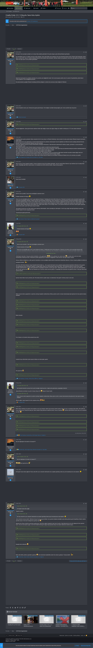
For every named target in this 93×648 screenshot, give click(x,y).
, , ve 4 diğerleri (31, 556)
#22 (86, 191)
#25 (86, 383)
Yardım (82, 635)
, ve (28, 219)
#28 (86, 454)
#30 (86, 503)
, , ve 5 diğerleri (33, 435)
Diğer (68, 615)
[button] (31, 8)
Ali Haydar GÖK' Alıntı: (21, 226)
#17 (86, 106)
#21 (86, 177)
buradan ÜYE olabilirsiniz (32, 21)
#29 (86, 469)
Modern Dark (11, 635)
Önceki (8, 48)
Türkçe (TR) (19, 635)
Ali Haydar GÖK (10, 17)
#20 (86, 161)
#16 (86, 52)
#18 (86, 121)
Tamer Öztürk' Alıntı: (21, 506)
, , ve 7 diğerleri (30, 378)
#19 (86, 137)
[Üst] (85, 635)
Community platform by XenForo (19, 638)
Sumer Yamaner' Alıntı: (22, 456)
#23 (86, 223)
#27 (86, 439)
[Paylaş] (84, 52)
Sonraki (19, 48)
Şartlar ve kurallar (68, 635)
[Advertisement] (46, 36)
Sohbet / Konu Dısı (81, 615)
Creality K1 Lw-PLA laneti (14, 624)
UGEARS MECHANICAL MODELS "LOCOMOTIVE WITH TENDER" (62, 626)
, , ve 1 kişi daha (30, 157)
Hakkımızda (62, 635)
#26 (86, 406)
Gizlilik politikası (76, 635)
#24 (86, 239)
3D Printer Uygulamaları (17, 615)
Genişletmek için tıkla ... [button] (51, 253)
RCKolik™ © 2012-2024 (10, 641)
